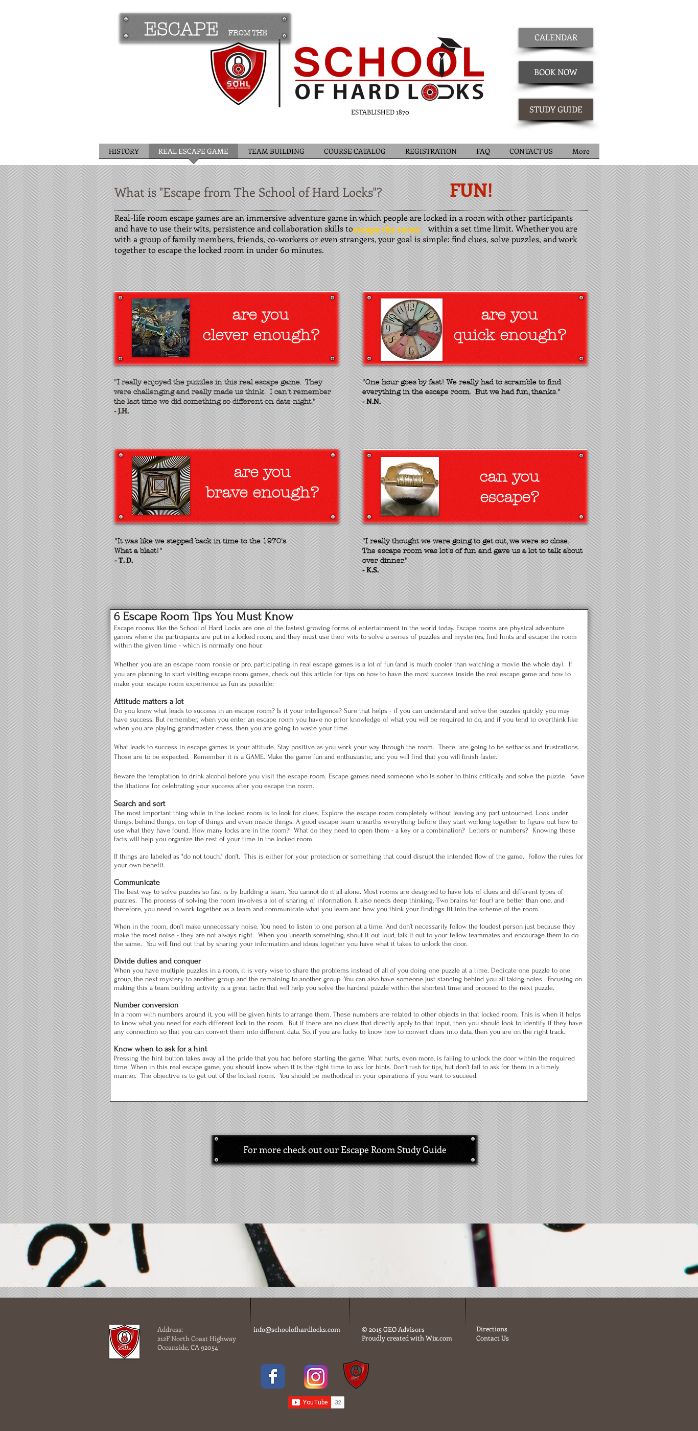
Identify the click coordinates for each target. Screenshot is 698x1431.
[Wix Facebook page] (273, 1376)
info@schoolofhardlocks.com (296, 1329)
